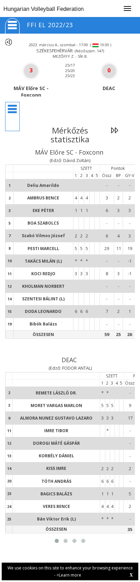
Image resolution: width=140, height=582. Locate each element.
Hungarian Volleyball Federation (43, 9)
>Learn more (68, 575)
